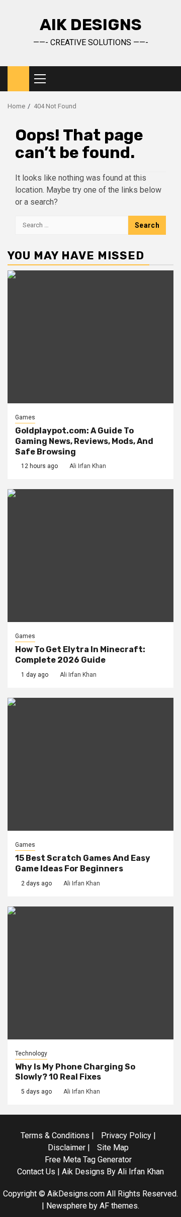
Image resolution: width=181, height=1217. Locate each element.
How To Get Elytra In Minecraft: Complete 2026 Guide (80, 655)
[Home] (18, 78)
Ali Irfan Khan (87, 466)
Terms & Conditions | (57, 1135)
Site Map (113, 1147)
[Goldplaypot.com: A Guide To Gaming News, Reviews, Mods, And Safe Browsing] (90, 336)
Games (25, 417)
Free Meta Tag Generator (88, 1159)
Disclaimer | (69, 1147)
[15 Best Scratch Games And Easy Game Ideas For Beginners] (90, 764)
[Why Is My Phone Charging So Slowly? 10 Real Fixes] (90, 972)
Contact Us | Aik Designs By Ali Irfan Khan (90, 1171)
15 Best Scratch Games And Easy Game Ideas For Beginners (82, 863)
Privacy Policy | (128, 1135)
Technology (31, 1053)
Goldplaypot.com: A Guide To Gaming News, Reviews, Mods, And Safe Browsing (84, 441)
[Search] (166, 78)
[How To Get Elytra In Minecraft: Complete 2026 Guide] (90, 555)
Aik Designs (91, 24)
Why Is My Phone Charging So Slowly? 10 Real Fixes (75, 1072)
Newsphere (66, 1205)
